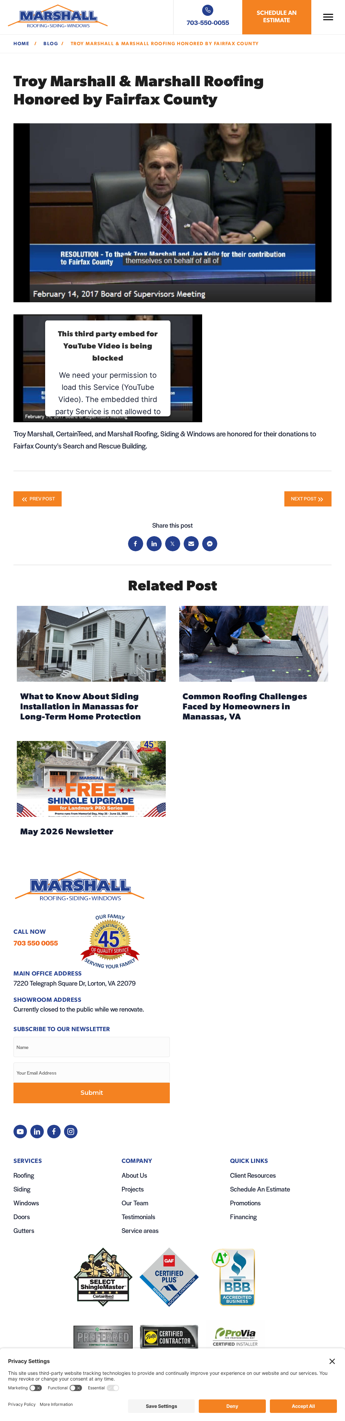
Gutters (23, 1230)
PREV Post (42, 498)
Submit (92, 1092)
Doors (21, 1216)
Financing (243, 1216)
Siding (21, 1189)
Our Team (135, 1202)
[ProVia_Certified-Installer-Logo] (235, 1337)
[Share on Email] (191, 543)
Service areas (140, 1230)
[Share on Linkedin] (154, 543)
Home (22, 44)
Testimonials (138, 1216)
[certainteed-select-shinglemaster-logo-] (103, 1277)
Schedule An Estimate (260, 1189)
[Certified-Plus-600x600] (169, 1277)
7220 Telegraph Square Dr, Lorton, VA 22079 (74, 983)
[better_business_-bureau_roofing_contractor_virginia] (235, 1277)
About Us (134, 1175)
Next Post (303, 498)
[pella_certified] (169, 1337)
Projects (133, 1189)
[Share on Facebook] (135, 543)
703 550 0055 (35, 943)
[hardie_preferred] (103, 1337)
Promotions (245, 1202)
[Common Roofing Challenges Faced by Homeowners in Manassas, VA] (254, 667)
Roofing (23, 1175)
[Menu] (328, 17)
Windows (26, 1202)
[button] (20, 1131)
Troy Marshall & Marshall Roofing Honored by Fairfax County (166, 44)
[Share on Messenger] (209, 543)
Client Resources (253, 1175)
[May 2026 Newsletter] (91, 792)
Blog (50, 44)
